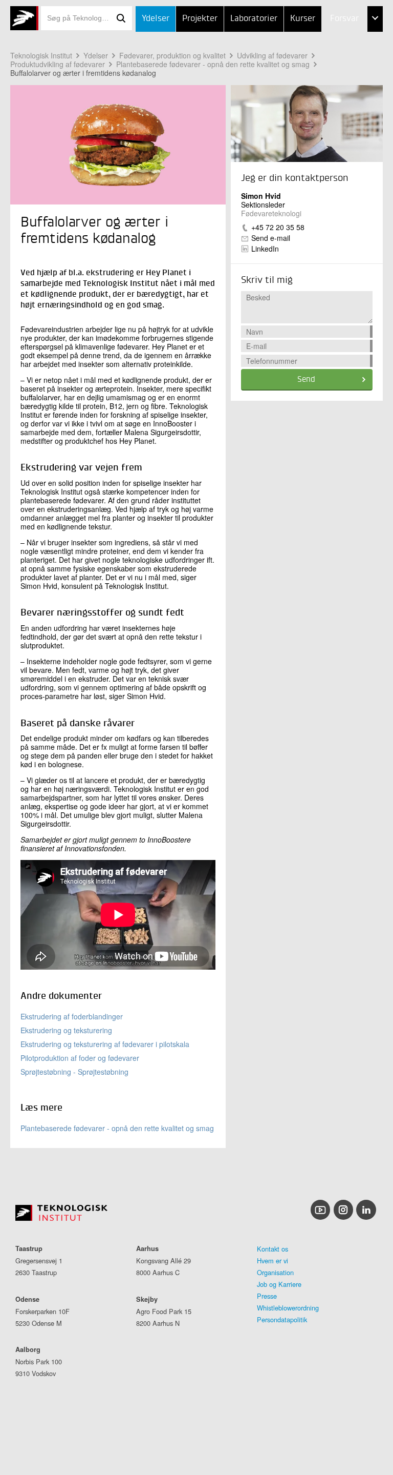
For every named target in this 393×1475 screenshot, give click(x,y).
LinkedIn (265, 248)
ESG (316, 70)
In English (328, 121)
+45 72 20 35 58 (277, 227)
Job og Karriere (279, 1284)
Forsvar (344, 18)
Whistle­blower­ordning (288, 1308)
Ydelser (155, 18)
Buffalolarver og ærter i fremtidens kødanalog (83, 73)
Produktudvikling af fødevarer (57, 64)
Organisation (275, 1272)
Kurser (302, 18)
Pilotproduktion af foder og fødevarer (79, 1058)
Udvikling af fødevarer (272, 55)
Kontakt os (272, 1249)
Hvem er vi (272, 1260)
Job (315, 44)
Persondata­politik (282, 1319)
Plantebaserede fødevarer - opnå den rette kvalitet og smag (213, 64)
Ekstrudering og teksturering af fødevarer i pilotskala (104, 1044)
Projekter (199, 18)
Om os (321, 95)
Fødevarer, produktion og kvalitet (172, 55)
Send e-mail (270, 238)
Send (306, 380)
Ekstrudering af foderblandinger (71, 1016)
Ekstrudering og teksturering (66, 1030)
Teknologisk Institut (41, 55)
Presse (267, 1296)
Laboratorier (253, 18)
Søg (121, 18)
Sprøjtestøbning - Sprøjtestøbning (74, 1072)
